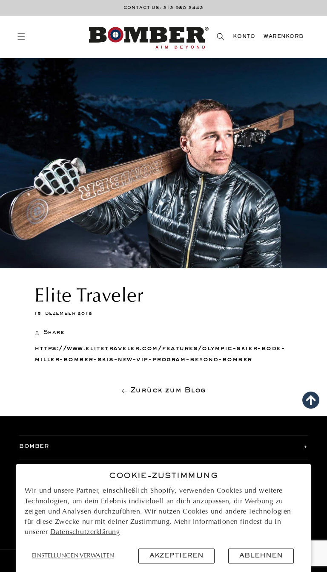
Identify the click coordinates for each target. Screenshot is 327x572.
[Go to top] (310, 400)
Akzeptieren (176, 556)
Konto (244, 37)
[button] (21, 37)
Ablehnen (261, 556)
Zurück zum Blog (168, 390)
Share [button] (53, 332)
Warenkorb (284, 37)
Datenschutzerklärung (85, 532)
